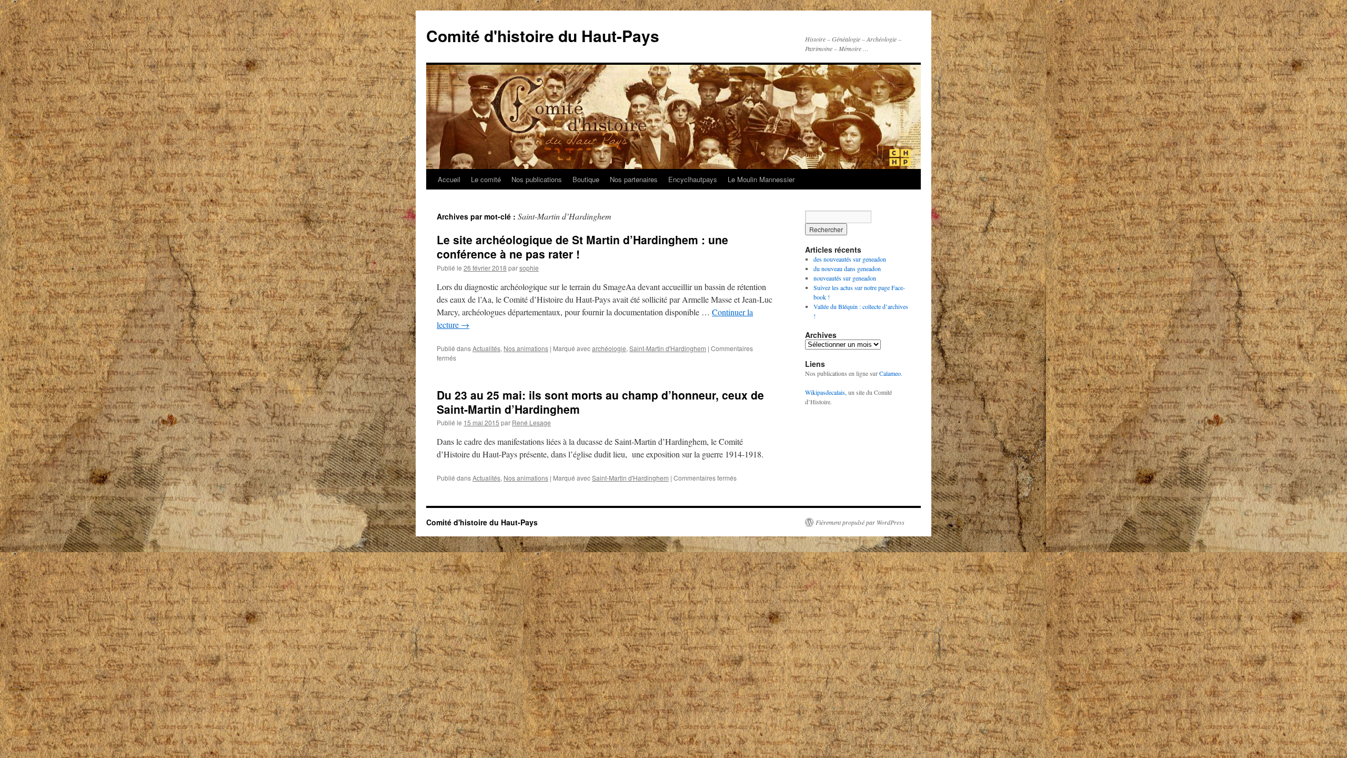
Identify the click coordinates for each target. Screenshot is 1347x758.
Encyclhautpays (692, 179)
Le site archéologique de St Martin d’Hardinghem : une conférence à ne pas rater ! (582, 247)
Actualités (486, 348)
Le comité (486, 179)
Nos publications (536, 179)
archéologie (609, 348)
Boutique (585, 179)
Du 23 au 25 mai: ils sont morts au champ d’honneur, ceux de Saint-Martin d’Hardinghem (600, 402)
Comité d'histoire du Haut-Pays (542, 35)
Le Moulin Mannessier (761, 179)
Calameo (890, 373)
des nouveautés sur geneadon (849, 259)
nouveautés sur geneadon (844, 278)
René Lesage (531, 422)
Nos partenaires (634, 179)
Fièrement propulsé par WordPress (860, 522)
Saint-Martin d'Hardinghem (667, 348)
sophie (529, 267)
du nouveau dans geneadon (847, 268)
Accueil (449, 179)
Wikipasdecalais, (826, 392)
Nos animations (526, 348)
